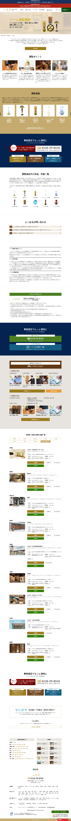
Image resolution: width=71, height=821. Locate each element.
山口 (22, 754)
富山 (23, 746)
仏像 (32, 793)
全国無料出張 (26, 798)
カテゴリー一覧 (21, 791)
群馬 (27, 748)
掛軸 (47, 791)
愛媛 (18, 756)
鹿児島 (29, 758)
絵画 (26, 791)
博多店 (19, 787)
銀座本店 (37, 786)
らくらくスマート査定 (54, 798)
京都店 (53, 786)
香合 (45, 794)
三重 (20, 750)
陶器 (57, 791)
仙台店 (26, 786)
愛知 (13, 750)
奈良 (22, 752)
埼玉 (18, 748)
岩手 (15, 744)
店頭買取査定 (32, 798)
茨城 (23, 748)
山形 (22, 744)
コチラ (44, 5)
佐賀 (18, 758)
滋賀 (20, 752)
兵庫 (15, 752)
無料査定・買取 (28, 9)
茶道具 (40, 791)
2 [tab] (36, 124)
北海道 (14, 742)
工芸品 (19, 793)
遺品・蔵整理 (25, 799)
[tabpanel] (9, 114)
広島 (20, 754)
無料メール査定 (39, 798)
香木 (54, 791)
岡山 (18, 754)
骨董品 (44, 791)
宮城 (18, 744)
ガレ (43, 793)
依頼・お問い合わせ (42, 799)
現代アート (36, 791)
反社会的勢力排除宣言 (42, 807)
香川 (15, 756)
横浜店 (45, 786)
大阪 (13, 752)
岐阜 (15, 750)
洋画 (32, 791)
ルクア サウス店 (31, 786)
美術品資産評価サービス (33, 799)
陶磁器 (42, 794)
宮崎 (27, 758)
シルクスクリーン (31, 794)
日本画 (29, 791)
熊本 (22, 758)
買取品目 (21, 9)
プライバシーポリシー (22, 807)
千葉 (21, 748)
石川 (25, 746)
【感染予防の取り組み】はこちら (35, 0)
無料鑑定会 (20, 799)
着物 (52, 793)
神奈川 (16, 748)
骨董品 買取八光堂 (3, 35)
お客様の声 (34, 803)
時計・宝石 (57, 793)
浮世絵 (46, 793)
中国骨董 (50, 791)
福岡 (16, 758)
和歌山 (24, 752)
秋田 (20, 744)
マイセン (39, 793)
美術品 (36, 793)
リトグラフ (38, 794)
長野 (21, 746)
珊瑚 (50, 793)
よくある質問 (39, 803)
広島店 (57, 786)
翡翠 (19, 794)
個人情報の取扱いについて (32, 807)
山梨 (17, 746)
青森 (13, 744)
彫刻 (30, 793)
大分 (24, 758)
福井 (27, 746)
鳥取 (13, 754)
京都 (18, 752)
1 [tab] (34, 124)
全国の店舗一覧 (21, 786)
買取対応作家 (45, 803)
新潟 (19, 746)
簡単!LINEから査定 (46, 798)
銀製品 (23, 793)
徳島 (13, 756)
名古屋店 (49, 786)
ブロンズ (22, 794)
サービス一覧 (35, 9)
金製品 (27, 793)
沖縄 (32, 758)
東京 (13, 748)
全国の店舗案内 (42, 9)
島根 (15, 754)
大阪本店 (41, 786)
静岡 (18, 750)
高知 (20, 756)
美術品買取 (8, 35)
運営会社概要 (28, 803)
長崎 (20, 758)
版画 (26, 794)
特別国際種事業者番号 (51, 807)
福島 (24, 744)
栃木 (25, 748)
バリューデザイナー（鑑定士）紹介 (21, 804)
